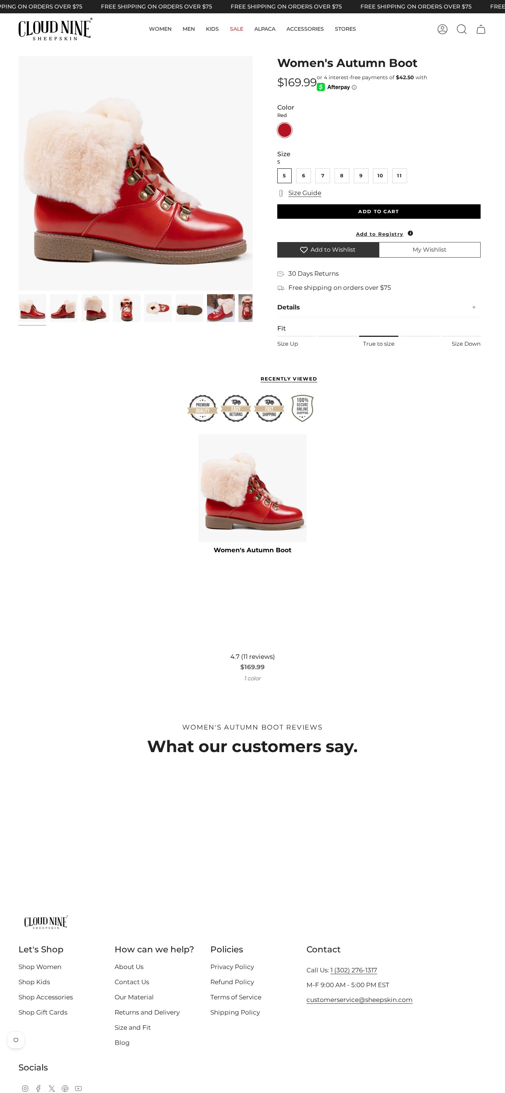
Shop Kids (34, 982)
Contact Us (132, 982)
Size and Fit (133, 1027)
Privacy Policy (232, 966)
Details (288, 307)
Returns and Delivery (147, 1012)
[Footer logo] (46, 922)
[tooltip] (410, 233)
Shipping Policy (235, 1012)
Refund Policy (232, 982)
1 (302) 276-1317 (354, 970)
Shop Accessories (45, 997)
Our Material (134, 997)
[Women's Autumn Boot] (253, 488)
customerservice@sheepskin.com (359, 999)
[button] (160, 29)
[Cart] (481, 29)
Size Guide (304, 193)
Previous (18, 173)
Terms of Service (235, 997)
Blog (122, 1042)
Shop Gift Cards (42, 1012)
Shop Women (39, 966)
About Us (129, 966)
